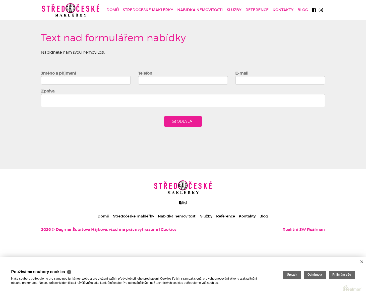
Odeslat (185, 121)
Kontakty (283, 9)
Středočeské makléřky (148, 9)
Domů (113, 9)
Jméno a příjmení (58, 73)
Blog (303, 9)
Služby (234, 9)
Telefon (145, 73)
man (316, 229)
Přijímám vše (341, 274)
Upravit (292, 274)
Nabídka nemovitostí (200, 9)
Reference (257, 9)
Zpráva (48, 90)
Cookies (169, 229)
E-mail (241, 73)
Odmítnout (314, 274)
